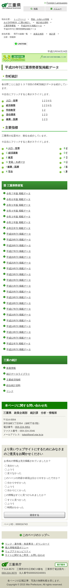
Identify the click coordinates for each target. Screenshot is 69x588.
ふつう (10, 469)
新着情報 (11, 368)
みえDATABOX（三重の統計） (17, 22)
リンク (9, 391)
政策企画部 (38, 34)
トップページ (20, 19)
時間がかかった (15, 507)
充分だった (13, 465)
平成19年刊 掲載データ (18, 297)
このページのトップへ (36, 535)
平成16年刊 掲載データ (18, 314)
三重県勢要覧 (10, 26)
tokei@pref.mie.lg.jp (32, 434)
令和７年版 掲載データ (18, 193)
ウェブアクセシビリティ (18, 551)
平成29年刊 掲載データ (18, 239)
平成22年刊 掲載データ (18, 280)
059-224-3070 (9, 573)
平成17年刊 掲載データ (18, 309)
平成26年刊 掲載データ (18, 257)
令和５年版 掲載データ (18, 205)
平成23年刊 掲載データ (18, 274)
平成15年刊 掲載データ (18, 320)
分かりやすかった (16, 482)
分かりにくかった (16, 490)
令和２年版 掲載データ (18, 222)
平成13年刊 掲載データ (18, 332)
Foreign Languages (57, 3)
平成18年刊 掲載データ (18, 303)
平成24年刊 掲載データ (18, 268)
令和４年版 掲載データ (18, 210)
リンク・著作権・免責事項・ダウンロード (27, 543)
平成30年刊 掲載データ (18, 234)
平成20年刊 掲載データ (31, 26)
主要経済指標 (13, 379)
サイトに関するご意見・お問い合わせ (25, 555)
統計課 (52, 34)
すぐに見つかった (16, 500)
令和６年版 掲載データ (18, 199)
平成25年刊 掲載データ (18, 262)
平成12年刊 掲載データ (18, 337)
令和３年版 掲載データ (18, 216)
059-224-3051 (22, 427)
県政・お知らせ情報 (40, 19)
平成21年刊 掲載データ (18, 286)
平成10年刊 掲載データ (18, 349)
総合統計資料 (13, 385)
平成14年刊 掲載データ (18, 326)
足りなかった (14, 473)
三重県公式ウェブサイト (11, 6)
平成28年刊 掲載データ (18, 245)
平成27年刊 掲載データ (18, 251)
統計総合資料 (42, 22)
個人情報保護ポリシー (16, 547)
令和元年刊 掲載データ (18, 228)
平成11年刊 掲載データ (18, 343)
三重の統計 (10, 360)
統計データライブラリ (18, 374)
